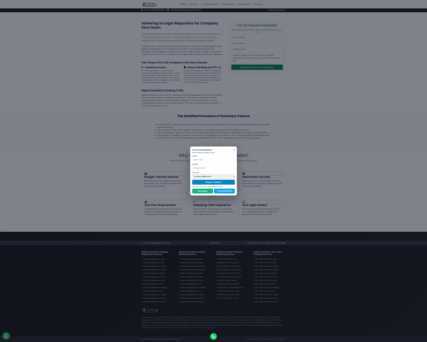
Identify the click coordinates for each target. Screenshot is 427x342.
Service (195, 172)
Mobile (195, 164)
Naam (194, 156)
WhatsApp (202, 191)
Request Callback (213, 182)
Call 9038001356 (224, 191)
